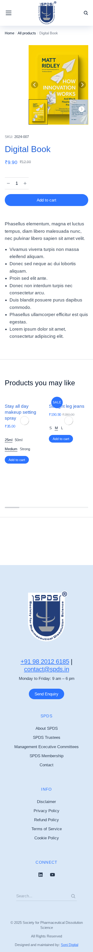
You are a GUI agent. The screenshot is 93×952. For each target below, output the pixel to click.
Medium (11, 449)
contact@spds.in (46, 669)
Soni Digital (69, 945)
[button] (34, 84)
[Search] (73, 896)
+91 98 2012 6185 (45, 661)
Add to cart (46, 200)
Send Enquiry (46, 694)
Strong (25, 449)
